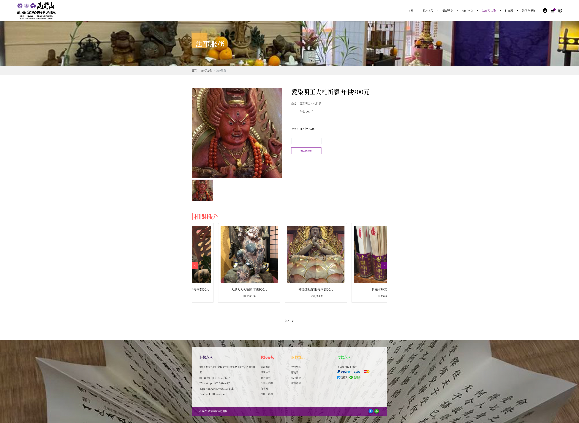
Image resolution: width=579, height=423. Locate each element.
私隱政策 (296, 377)
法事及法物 (206, 70)
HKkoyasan (219, 394)
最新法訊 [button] (447, 11)
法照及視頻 (267, 394)
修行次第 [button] (467, 11)
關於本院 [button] (427, 11)
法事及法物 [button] (489, 11)
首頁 (194, 70)
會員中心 (296, 367)
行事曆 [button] (509, 11)
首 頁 (410, 11)
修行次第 (265, 377)
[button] (384, 265)
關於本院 (265, 367)
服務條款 (296, 383)
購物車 (295, 372)
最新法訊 (265, 372)
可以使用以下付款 (347, 367)
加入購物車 (306, 151)
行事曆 (264, 388)
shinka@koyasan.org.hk (219, 388)
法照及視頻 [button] (529, 11)
